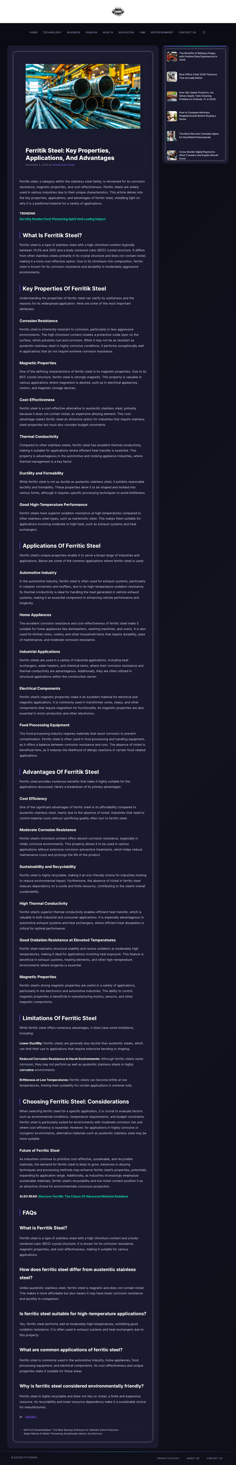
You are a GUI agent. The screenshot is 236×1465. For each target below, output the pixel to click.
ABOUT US (193, 1458)
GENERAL (31, 1417)
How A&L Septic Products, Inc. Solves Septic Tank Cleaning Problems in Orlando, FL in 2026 (197, 96)
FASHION (91, 32)
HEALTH (108, 32)
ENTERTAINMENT (162, 32)
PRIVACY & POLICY (168, 1458)
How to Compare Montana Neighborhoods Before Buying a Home (197, 116)
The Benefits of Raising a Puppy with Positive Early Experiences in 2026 (198, 56)
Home (34, 32)
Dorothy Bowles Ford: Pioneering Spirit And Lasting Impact (62, 219)
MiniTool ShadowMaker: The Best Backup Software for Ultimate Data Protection (71, 1429)
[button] (204, 32)
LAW (142, 32)
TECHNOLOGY (52, 32)
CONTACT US (187, 32)
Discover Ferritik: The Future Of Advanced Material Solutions (83, 1196)
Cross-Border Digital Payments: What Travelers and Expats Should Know (198, 155)
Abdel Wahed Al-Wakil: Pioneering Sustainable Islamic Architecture (63, 1433)
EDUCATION (126, 32)
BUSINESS (73, 32)
